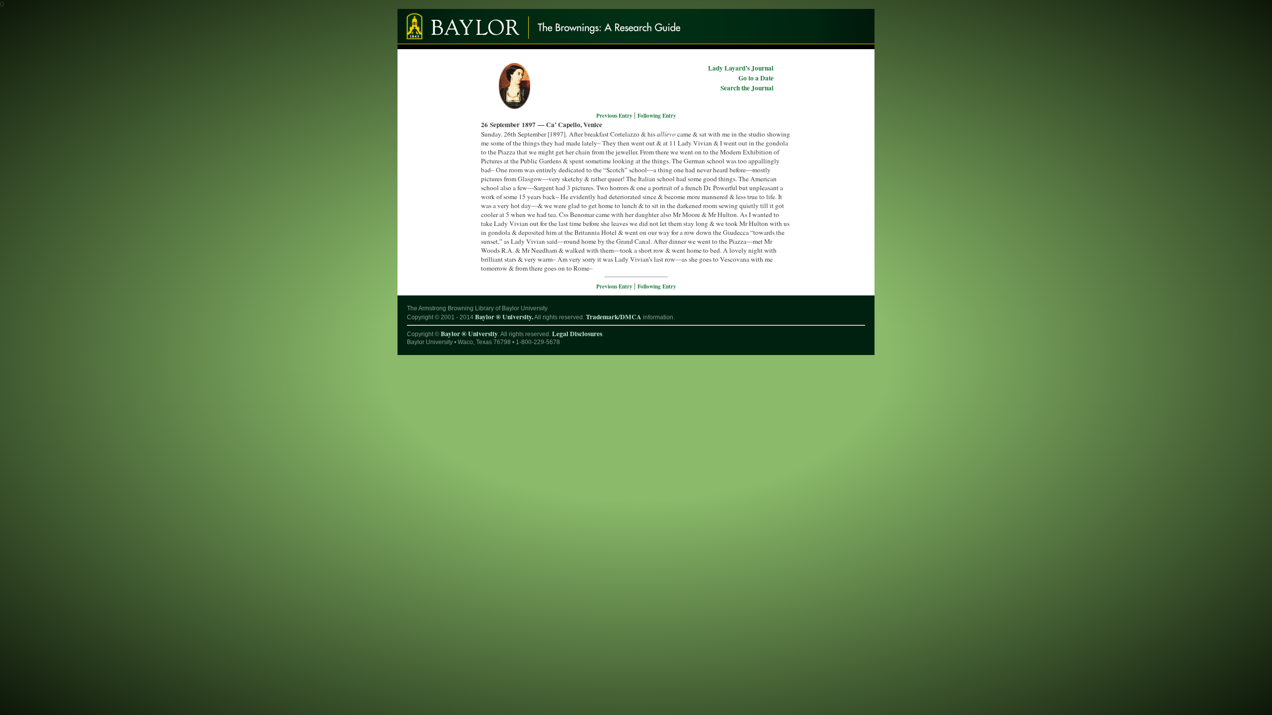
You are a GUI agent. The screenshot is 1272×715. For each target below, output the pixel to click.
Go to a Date (756, 78)
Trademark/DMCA (613, 317)
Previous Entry (615, 116)
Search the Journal (747, 88)
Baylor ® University (469, 334)
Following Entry (656, 116)
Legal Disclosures (577, 334)
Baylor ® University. (504, 317)
